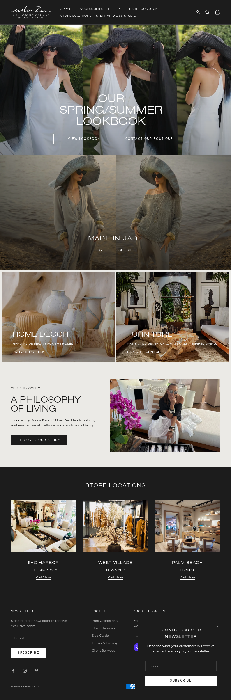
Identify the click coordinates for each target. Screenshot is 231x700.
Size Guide (100, 635)
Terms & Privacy (105, 643)
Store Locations (76, 15)
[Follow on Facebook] (13, 670)
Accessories (91, 9)
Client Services (103, 628)
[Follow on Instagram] (25, 670)
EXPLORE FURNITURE (145, 352)
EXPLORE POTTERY (29, 352)
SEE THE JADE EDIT (115, 250)
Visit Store (43, 577)
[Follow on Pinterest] (36, 670)
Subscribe (181, 680)
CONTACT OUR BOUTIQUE (149, 138)
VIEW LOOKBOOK (84, 138)
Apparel (67, 9)
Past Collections (105, 620)
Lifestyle (116, 9)
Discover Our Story (38, 440)
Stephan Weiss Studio (116, 15)
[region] (115, 213)
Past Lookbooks (144, 9)
